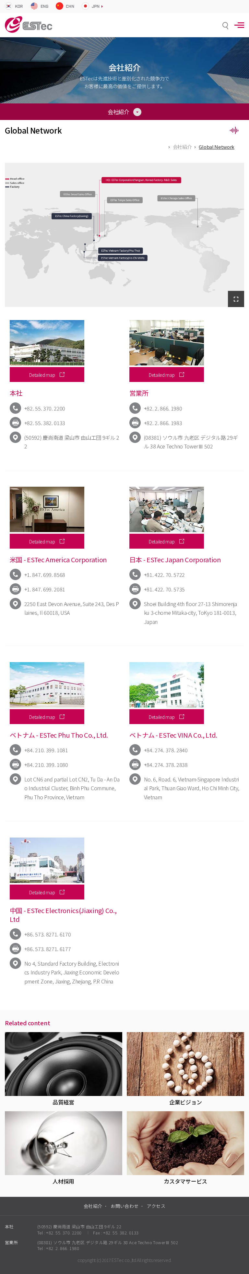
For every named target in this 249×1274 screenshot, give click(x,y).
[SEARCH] (225, 26)
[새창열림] (236, 299)
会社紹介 (182, 146)
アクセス (156, 1206)
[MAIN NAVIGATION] (239, 25)
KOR (19, 6)
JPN (95, 6)
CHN (70, 6)
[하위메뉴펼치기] (124, 111)
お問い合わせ (125, 1206)
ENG (44, 6)
